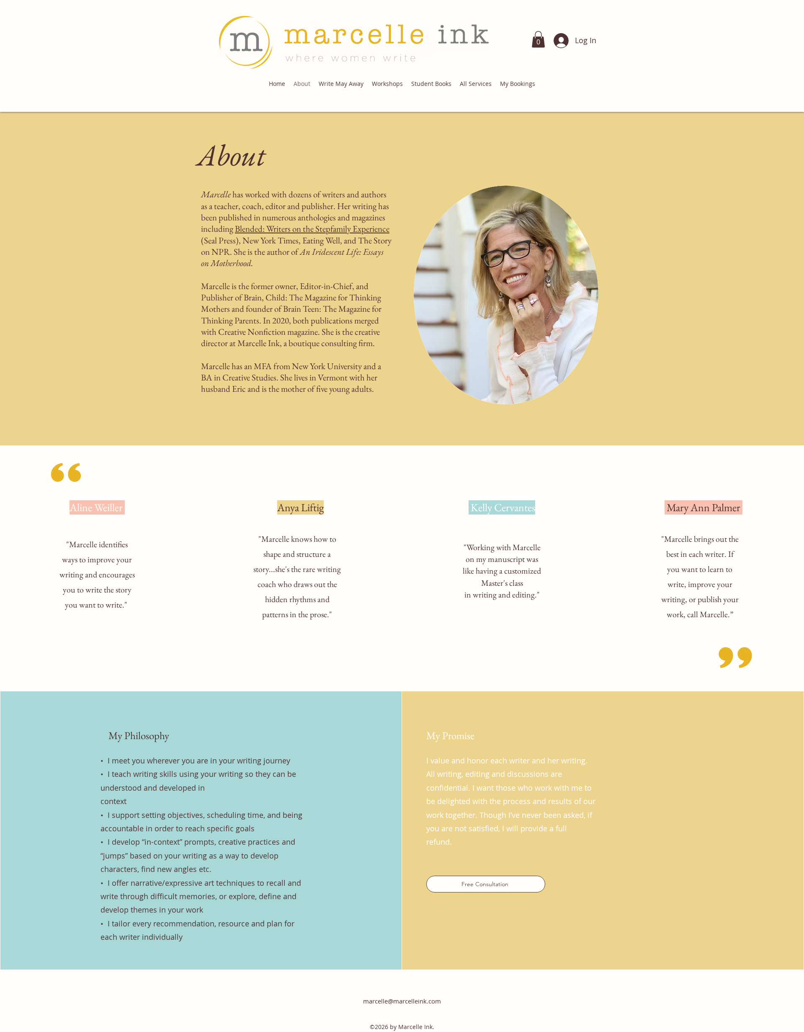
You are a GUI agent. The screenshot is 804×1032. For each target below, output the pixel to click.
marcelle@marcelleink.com (402, 1001)
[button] (538, 39)
